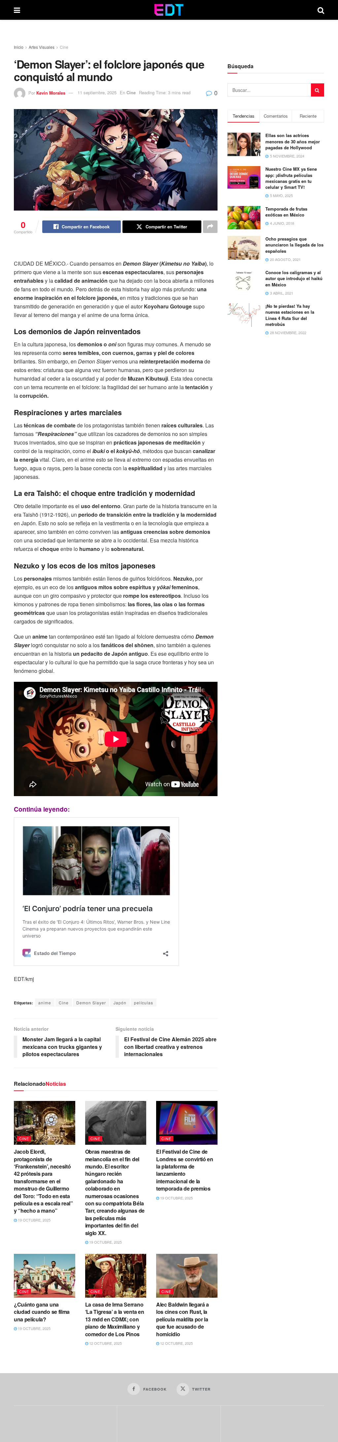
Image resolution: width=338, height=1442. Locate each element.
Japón (120, 1002)
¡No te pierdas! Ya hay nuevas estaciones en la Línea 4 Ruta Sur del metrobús (289, 315)
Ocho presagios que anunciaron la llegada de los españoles (294, 245)
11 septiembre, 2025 (97, 92)
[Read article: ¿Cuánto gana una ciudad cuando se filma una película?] (44, 1276)
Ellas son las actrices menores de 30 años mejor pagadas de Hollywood (292, 141)
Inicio (18, 47)
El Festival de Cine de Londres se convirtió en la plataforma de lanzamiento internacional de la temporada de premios (184, 1170)
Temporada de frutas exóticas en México (286, 212)
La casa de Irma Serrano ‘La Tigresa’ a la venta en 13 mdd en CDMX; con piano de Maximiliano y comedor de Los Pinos (114, 1319)
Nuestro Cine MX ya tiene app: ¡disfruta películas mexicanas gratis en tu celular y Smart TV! (291, 178)
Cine (64, 47)
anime (44, 1002)
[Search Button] (321, 10)
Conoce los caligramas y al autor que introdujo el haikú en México (293, 278)
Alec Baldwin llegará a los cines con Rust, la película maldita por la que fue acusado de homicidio (182, 1319)
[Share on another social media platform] (210, 226)
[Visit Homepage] (168, 10)
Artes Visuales (41, 47)
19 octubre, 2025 (34, 1220)
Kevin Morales (50, 92)
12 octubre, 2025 (105, 1343)
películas (143, 1002)
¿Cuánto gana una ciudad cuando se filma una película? (42, 1312)
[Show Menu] (17, 10)
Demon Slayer (91, 1002)
